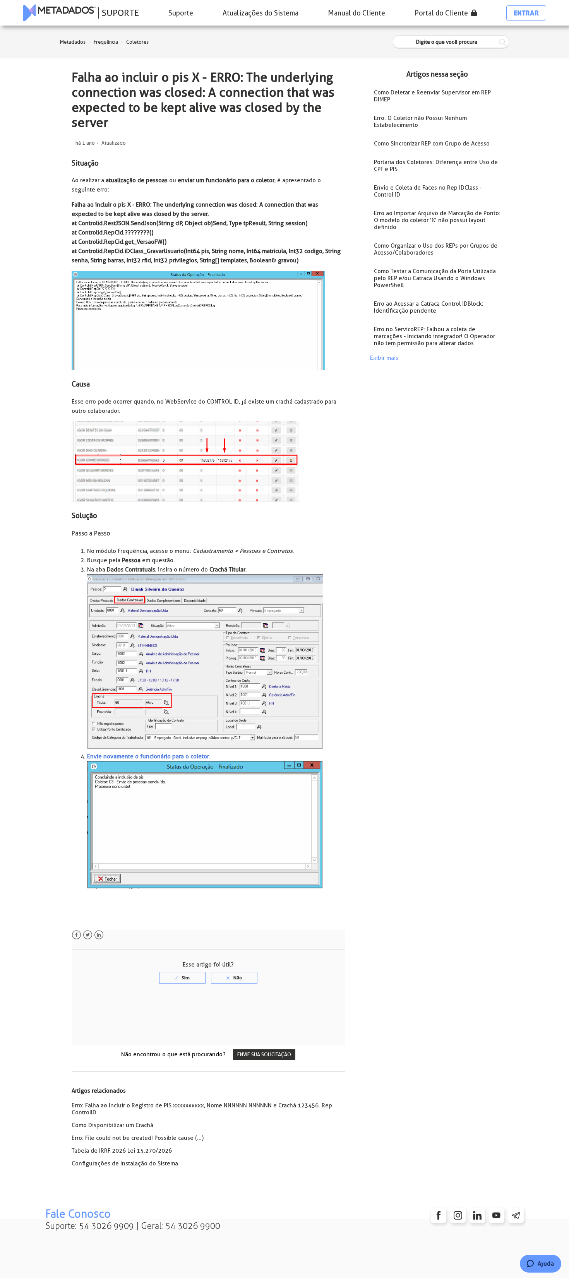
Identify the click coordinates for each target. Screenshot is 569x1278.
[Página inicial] (59, 13)
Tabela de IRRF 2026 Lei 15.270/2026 (122, 1150)
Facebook (76, 935)
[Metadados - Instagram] (458, 1215)
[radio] (182, 978)
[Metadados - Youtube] (496, 1215)
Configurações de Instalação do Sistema (125, 1163)
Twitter (88, 935)
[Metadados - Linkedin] (477, 1215)
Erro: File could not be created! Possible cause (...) (138, 1137)
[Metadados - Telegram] (516, 1215)
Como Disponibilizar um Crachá (112, 1125)
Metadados (73, 42)
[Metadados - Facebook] (438, 1215)
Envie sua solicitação (264, 1054)
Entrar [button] (526, 13)
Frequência (106, 42)
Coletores (137, 42)
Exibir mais (384, 357)
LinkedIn (99, 935)
